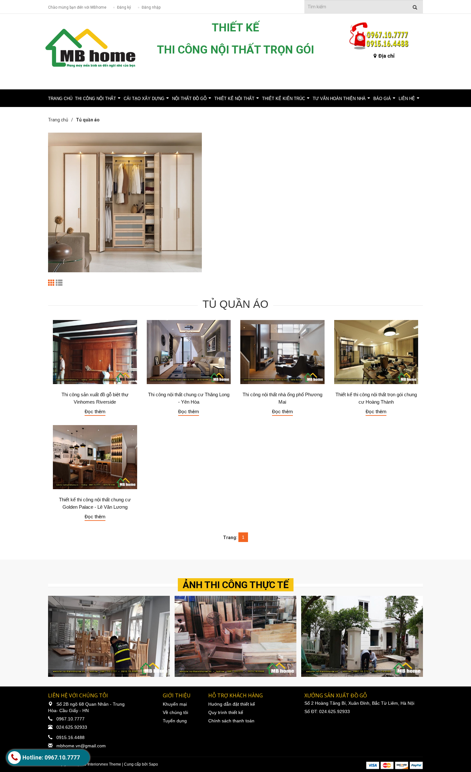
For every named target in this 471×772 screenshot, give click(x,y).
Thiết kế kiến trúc (283, 98)
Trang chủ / (61, 119)
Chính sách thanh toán (231, 720)
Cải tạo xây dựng (144, 98)
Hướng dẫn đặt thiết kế (231, 704)
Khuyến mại (175, 704)
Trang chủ (60, 98)
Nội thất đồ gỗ (189, 98)
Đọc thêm (95, 412)
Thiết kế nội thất (234, 98)
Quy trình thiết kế (225, 712)
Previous (54, 636)
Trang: (230, 537)
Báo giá (382, 98)
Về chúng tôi (175, 712)
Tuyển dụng (175, 720)
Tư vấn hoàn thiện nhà (339, 98)
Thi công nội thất (95, 98)
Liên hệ (407, 98)
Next (416, 636)
